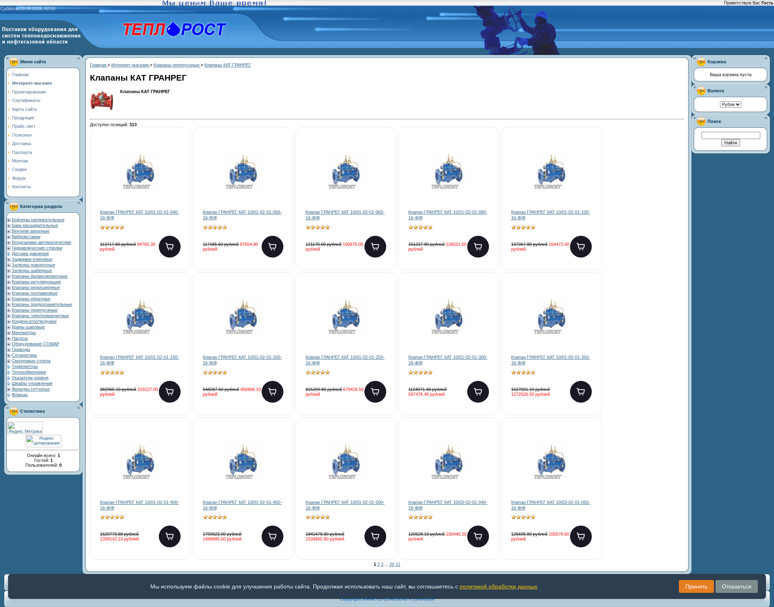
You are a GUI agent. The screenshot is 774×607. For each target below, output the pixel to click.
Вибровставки (26, 236)
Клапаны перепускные (35, 310)
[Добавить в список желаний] (178, 150)
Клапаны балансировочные (40, 276)
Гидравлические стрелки (37, 247)
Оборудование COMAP (35, 343)
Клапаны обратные (31, 298)
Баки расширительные (35, 225)
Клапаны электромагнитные (40, 315)
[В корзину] (170, 247)
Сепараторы (24, 355)
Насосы (20, 338)
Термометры (25, 366)
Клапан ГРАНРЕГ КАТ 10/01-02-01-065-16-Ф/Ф (345, 215)
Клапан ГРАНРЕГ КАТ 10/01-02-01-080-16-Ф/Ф (447, 215)
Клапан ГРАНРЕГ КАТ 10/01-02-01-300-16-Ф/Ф (447, 360)
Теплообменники (29, 372)
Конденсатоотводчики (34, 321)
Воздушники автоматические (41, 242)
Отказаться (736, 586)
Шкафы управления (32, 383)
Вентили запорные (31, 231)
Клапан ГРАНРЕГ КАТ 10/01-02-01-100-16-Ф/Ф (550, 215)
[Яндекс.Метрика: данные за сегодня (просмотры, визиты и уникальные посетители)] (25, 428)
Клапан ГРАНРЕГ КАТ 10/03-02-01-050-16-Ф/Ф (550, 505)
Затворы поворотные (33, 264)
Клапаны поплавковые (35, 293)
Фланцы (20, 394)
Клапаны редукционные (36, 287)
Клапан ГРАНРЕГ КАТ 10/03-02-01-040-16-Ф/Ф (447, 505)
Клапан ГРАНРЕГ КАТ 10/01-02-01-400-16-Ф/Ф (139, 505)
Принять (696, 586)
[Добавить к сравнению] (178, 176)
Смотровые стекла (31, 360)
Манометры (24, 332)
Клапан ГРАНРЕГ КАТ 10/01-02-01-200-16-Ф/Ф (242, 360)
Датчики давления (30, 253)
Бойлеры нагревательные (38, 219)
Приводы (21, 349)
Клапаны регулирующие (36, 281)
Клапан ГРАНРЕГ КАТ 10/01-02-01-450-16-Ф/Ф (242, 505)
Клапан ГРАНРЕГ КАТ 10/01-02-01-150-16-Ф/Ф (139, 360)
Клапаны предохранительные (42, 304)
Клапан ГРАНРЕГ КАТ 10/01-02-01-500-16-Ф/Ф (345, 505)
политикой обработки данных (498, 586)
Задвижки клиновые (32, 259)
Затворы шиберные (32, 270)
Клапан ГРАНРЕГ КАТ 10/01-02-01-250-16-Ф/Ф (345, 360)
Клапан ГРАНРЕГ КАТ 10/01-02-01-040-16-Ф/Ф (139, 215)
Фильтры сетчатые (31, 389)
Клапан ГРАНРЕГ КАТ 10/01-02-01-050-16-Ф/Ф (242, 215)
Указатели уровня (30, 377)
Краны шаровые (28, 326)
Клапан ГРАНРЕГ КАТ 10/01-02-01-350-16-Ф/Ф (550, 360)
